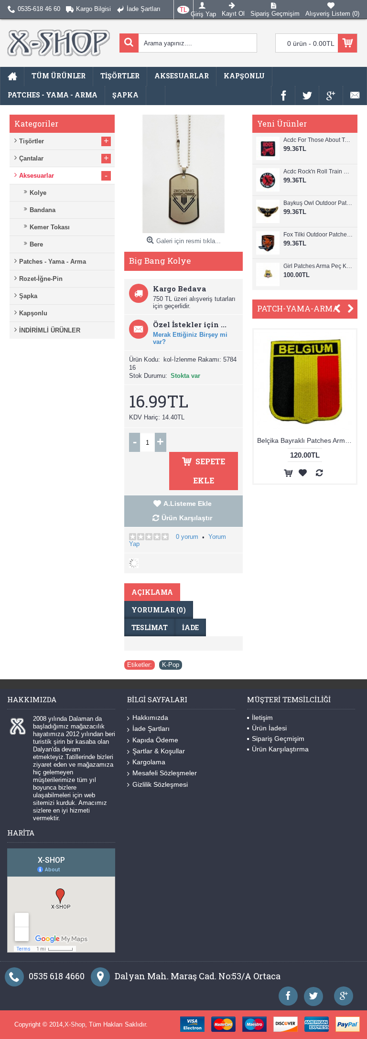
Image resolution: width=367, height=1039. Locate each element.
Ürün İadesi (269, 728)
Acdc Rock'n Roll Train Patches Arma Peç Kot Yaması (318, 171)
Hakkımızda (150, 717)
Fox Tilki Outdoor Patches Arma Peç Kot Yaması (318, 234)
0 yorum (187, 536)
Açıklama (152, 592)
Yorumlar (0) (158, 609)
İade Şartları (151, 728)
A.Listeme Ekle (187, 503)
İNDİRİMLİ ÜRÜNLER (49, 330)
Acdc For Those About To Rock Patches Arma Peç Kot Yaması (318, 140)
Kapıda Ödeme (155, 740)
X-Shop (75, 1024)
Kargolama (148, 762)
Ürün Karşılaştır (187, 518)
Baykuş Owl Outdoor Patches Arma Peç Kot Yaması (318, 203)
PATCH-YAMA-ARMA (298, 308)
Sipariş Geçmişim (278, 738)
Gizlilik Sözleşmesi (160, 784)
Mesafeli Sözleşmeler (164, 773)
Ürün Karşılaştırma (280, 749)
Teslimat (149, 627)
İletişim (262, 717)
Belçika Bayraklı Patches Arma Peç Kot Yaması (281, 440)
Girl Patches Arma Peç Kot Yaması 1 (318, 266)
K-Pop (170, 664)
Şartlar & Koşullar (158, 751)
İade (190, 627)
